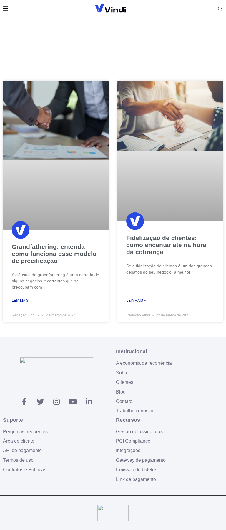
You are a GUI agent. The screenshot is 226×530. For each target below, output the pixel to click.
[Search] (220, 8)
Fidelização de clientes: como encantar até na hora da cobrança (166, 244)
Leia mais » (21, 301)
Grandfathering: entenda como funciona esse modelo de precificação (54, 253)
